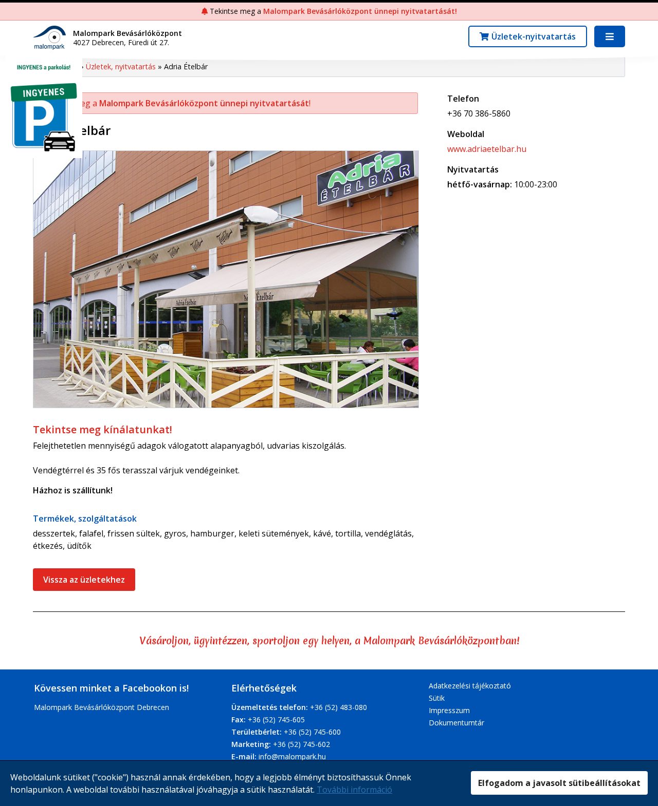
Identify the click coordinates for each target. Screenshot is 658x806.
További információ (354, 789)
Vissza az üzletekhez (84, 579)
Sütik (437, 698)
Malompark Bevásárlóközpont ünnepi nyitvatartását (204, 103)
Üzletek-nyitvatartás (533, 36)
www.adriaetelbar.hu (486, 149)
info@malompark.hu (292, 756)
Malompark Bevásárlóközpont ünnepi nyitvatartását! (360, 11)
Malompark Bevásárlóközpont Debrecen (101, 707)
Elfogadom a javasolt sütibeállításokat (559, 783)
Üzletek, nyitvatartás (121, 66)
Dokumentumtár (456, 722)
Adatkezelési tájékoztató (470, 685)
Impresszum (449, 710)
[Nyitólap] (52, 37)
